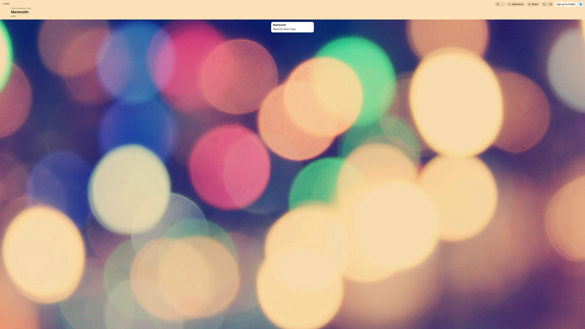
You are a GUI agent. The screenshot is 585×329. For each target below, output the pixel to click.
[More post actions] (312, 24)
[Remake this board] (544, 4)
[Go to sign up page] (580, 4)
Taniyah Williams (18, 8)
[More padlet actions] (551, 4)
